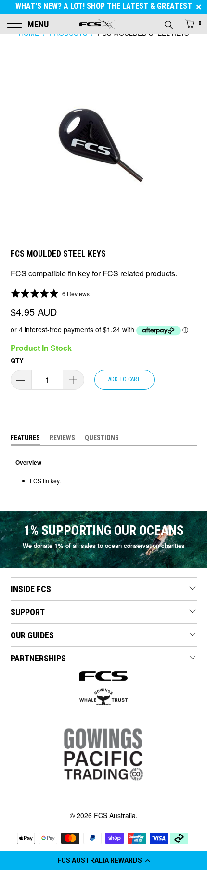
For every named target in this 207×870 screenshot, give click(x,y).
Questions (102, 438)
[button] (103, 860)
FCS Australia (115, 815)
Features (25, 438)
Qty (17, 360)
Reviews (62, 438)
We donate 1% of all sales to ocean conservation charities (104, 545)
